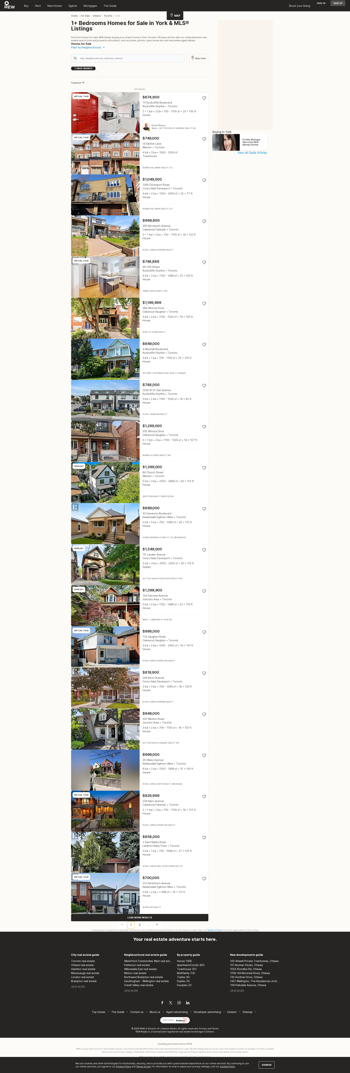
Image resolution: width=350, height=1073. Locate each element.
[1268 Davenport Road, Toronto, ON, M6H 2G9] (139, 194)
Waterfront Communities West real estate (148, 961)
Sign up (337, 3)
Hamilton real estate (83, 969)
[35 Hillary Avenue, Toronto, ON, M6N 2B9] (139, 770)
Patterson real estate (137, 965)
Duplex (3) (183, 981)
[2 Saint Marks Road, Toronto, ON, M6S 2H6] (139, 852)
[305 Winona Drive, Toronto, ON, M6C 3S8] (139, 441)
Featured (76, 82)
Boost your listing (299, 5)
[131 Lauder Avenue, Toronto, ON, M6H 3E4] (139, 564)
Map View (200, 58)
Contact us (136, 1011)
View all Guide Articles (252, 152)
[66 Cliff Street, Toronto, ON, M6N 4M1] (139, 277)
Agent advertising (177, 1011)
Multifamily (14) (186, 973)
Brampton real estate (84, 981)
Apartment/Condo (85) (191, 965)
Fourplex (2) (184, 985)
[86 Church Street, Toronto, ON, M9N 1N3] (139, 482)
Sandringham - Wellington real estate (146, 981)
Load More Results (139, 917)
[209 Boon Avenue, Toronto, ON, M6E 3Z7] (139, 688)
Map (177, 15)
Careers (232, 1011)
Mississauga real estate (85, 973)
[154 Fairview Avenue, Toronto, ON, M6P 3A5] (139, 605)
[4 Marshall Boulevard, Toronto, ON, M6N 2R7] (139, 359)
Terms (215, 1028)
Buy (26, 5)
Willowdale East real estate (140, 969)
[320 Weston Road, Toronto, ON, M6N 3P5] (139, 729)
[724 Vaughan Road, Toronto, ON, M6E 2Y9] (139, 646)
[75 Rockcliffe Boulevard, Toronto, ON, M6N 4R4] (139, 112)
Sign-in (321, 3)
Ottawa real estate (82, 965)
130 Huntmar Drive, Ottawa (246, 977)
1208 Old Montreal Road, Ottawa (250, 973)
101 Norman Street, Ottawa (246, 965)
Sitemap (247, 1011)
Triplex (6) (183, 977)
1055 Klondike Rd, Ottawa (246, 969)
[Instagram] (179, 1003)
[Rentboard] (181, 1019)
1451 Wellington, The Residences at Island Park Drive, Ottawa (254, 981)
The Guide (110, 5)
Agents (73, 5)
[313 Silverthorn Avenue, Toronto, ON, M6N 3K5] (139, 893)
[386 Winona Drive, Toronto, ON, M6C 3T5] (139, 318)
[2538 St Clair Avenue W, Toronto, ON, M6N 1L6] (139, 400)
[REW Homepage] (10, 5)
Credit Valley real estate (138, 985)
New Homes (54, 5)
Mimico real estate (135, 973)
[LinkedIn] (188, 1003)
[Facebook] (162, 1003)
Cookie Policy (227, 1066)
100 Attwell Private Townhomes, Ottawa (254, 961)
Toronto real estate (83, 961)
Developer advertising (207, 1011)
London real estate (82, 977)
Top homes (98, 1011)
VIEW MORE (78, 986)
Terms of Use (214, 930)
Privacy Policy (123, 1066)
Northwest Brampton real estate (143, 977)
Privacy (203, 1028)
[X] (170, 1003)
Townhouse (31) (187, 969)
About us (154, 1011)
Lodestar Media (168, 1028)
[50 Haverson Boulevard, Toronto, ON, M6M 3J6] (139, 523)
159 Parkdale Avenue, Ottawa (248, 985)
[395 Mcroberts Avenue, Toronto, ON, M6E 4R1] (139, 236)
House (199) (184, 961)
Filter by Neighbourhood (86, 47)
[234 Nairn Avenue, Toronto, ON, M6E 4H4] (139, 811)
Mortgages (90, 5)
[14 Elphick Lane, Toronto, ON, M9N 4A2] (139, 153)
